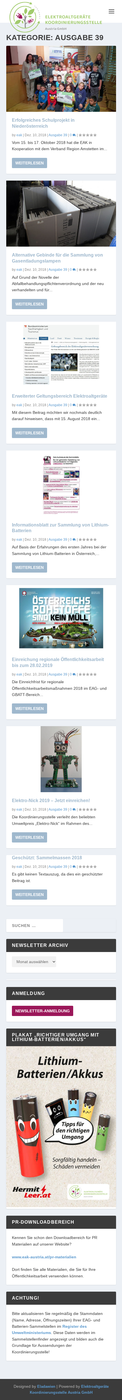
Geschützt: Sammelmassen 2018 (47, 857)
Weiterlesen (29, 163)
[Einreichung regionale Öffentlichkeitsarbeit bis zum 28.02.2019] (61, 618)
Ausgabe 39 (58, 135)
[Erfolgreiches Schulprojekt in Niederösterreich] (61, 79)
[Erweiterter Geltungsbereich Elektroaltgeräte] (61, 355)
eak (19, 135)
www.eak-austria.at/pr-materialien (44, 1257)
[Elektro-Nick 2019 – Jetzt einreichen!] (61, 759)
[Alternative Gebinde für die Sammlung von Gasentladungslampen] (61, 214)
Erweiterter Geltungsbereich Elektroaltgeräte (59, 396)
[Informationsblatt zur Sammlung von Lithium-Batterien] (61, 484)
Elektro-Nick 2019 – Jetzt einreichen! (51, 800)
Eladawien (46, 1386)
